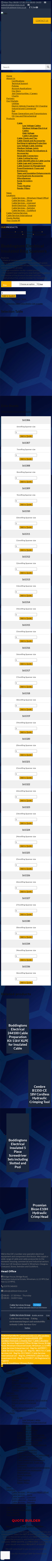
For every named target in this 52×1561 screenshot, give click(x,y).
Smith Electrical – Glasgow (24, 205)
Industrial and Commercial (24, 108)
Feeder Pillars (23, 188)
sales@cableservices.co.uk (13, 5)
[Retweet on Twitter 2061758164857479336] (16, 1327)
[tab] (13, 303)
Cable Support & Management (31, 165)
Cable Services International (19, 215)
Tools (19, 183)
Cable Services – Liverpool (24, 203)
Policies (15, 86)
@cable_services (37, 1315)
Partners (10, 98)
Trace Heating (23, 185)
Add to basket (8, 296)
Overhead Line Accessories (30, 175)
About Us (10, 78)
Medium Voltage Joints (28, 148)
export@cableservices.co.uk (13, 7)
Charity (15, 96)
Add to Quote (26, 436)
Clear (41, 284)
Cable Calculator (30, 135)
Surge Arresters (24, 180)
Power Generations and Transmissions (29, 113)
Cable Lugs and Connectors (30, 163)
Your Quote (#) (13, 220)
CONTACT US (42, 21)
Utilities (15, 103)
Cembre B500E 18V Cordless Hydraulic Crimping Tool (22, 1339)
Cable (20, 123)
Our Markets (12, 101)
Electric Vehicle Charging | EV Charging (29, 106)
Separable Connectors (27, 155)
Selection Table (13, 303)
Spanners (16, 299)
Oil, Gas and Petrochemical (24, 116)
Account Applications (21, 88)
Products (10, 118)
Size (5, 285)
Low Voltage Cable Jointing (29, 145)
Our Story (16, 91)
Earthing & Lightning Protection (32, 143)
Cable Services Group (20, 1315)
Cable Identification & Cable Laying (33, 160)
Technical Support (20, 83)
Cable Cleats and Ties (27, 138)
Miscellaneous (24, 178)
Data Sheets (25, 303)
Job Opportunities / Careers (24, 93)
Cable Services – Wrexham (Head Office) (30, 198)
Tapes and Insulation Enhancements (34, 173)
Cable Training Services (16, 213)
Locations (10, 195)
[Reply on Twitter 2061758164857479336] (11, 1327)
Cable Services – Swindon (23, 208)
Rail (13, 111)
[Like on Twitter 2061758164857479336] (21, 1327)
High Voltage (28, 133)
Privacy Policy (27, 1363)
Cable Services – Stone (22, 200)
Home (9, 76)
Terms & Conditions (10, 1363)
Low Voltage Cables (31, 125)
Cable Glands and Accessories (31, 140)
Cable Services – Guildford (24, 210)
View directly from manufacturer (16, 411)
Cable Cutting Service (27, 158)
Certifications (18, 81)
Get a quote (37, 303)
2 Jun (48, 1315)
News (9, 193)
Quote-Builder (13, 218)
